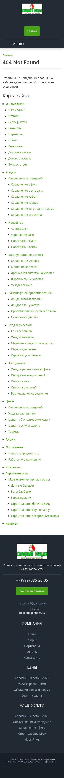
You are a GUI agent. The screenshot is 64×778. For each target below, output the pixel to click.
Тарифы (13, 432)
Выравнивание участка (27, 279)
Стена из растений (24, 387)
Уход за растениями (22, 413)
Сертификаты (17, 122)
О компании (15, 104)
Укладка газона (21, 285)
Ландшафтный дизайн (26, 299)
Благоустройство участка (25, 255)
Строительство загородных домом (35, 516)
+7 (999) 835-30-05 (32, 580)
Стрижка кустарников (26, 355)
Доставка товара (19, 152)
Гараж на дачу (21, 498)
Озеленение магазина (26, 215)
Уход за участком (20, 325)
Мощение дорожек (24, 267)
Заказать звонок (32, 591)
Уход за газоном (22, 337)
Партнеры (15, 134)
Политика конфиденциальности (23, 761)
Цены (10, 401)
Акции (11, 439)
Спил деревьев (21, 331)
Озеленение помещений (25, 178)
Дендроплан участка (25, 305)
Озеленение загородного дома (32, 209)
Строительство (17, 473)
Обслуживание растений (28, 375)
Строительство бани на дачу (30, 504)
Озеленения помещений (32, 678)
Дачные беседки (22, 485)
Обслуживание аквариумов (32, 721)
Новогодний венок (24, 247)
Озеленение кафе (23, 197)
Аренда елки (19, 229)
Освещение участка (24, 317)
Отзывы (13, 116)
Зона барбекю (21, 492)
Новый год (15, 223)
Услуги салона (32, 695)
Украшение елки (22, 235)
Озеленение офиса (24, 184)
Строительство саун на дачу (30, 510)
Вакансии (15, 128)
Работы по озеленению (24, 459)
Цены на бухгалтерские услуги (29, 419)
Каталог (12, 524)
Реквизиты (15, 146)
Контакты (13, 467)
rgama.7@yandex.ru (33, 603)
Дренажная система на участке (32, 273)
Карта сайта (32, 657)
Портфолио (14, 447)
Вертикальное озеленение (29, 393)
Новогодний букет (23, 241)
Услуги (11, 172)
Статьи (13, 140)
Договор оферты (19, 158)
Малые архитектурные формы (29, 479)
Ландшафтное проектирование (30, 293)
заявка (32, 31)
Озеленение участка (25, 261)
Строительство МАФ (32, 733)
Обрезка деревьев (23, 349)
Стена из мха (20, 381)
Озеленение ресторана (27, 190)
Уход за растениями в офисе (30, 369)
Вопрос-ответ (17, 164)
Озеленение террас (24, 203)
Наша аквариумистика (23, 453)
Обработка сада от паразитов (31, 343)
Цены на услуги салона (24, 426)
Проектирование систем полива (33, 311)
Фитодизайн (16, 363)
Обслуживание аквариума (32, 689)
